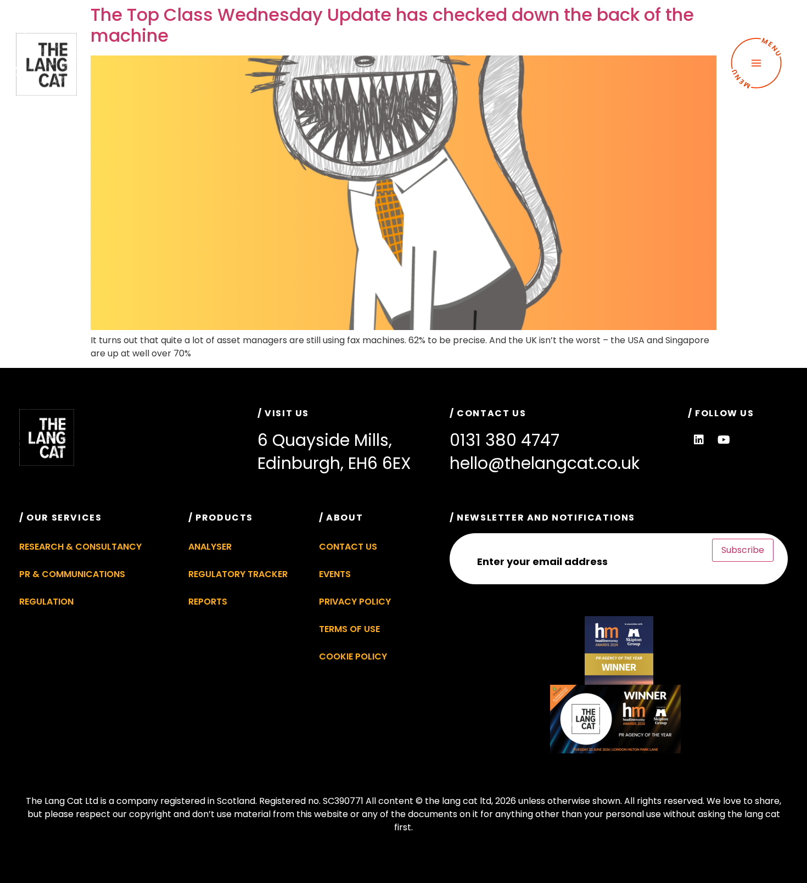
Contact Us (348, 546)
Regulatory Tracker (238, 574)
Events (335, 574)
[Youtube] (724, 440)
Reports (207, 601)
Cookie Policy (353, 656)
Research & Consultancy (80, 546)
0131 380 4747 (504, 440)
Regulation (46, 601)
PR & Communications (72, 574)
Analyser (210, 546)
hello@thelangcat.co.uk (545, 463)
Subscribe (742, 550)
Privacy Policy (355, 601)
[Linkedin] (699, 440)
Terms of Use (349, 629)
